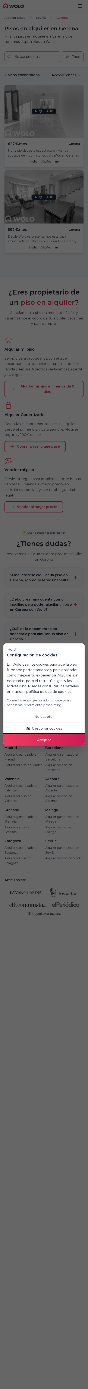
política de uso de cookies (49, 692)
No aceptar (44, 717)
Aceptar (44, 740)
